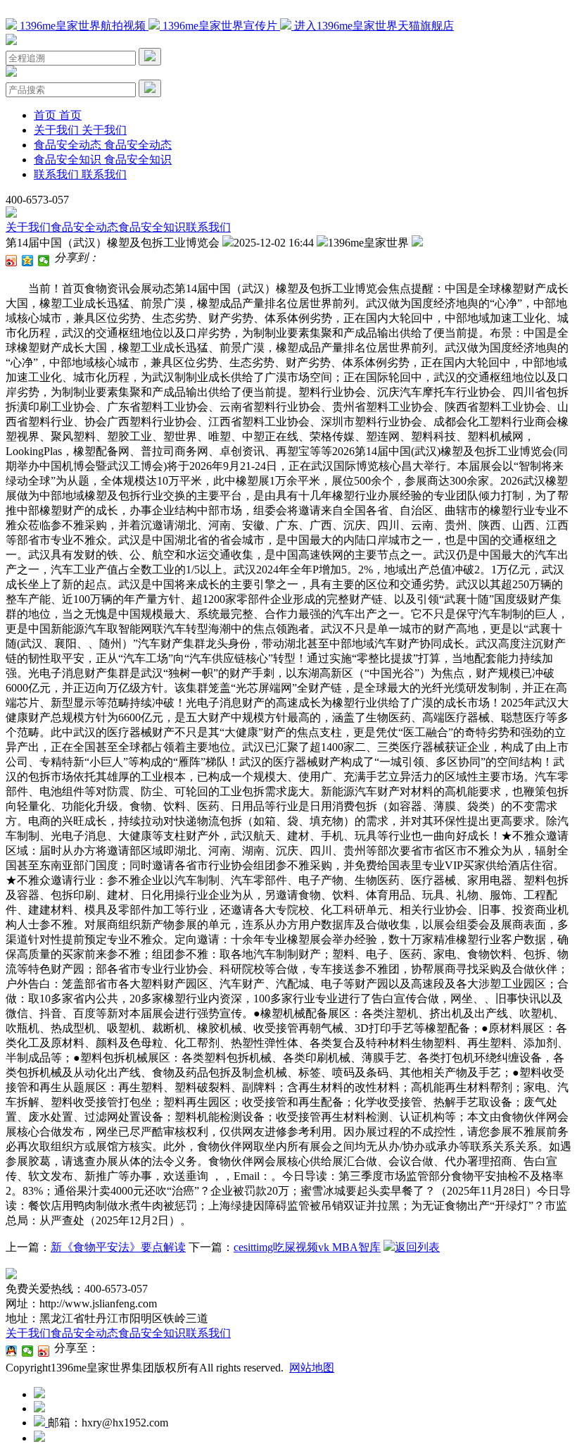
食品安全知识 (152, 227)
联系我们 (208, 227)
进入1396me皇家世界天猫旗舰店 (372, 26)
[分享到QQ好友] (12, 1351)
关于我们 (28, 227)
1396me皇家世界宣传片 (220, 26)
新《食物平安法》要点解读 (118, 1247)
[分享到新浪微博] (12, 260)
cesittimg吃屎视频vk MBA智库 (307, 1247)
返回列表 (417, 1247)
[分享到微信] (44, 260)
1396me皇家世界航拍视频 (82, 26)
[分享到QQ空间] (28, 260)
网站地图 (311, 1368)
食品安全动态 (84, 227)
